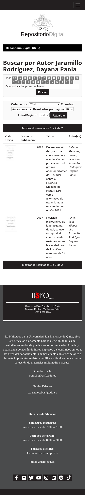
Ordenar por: (19, 104)
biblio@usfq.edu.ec (42, 461)
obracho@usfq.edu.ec (42, 375)
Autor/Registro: (28, 115)
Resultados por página (48, 109)
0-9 (14, 78)
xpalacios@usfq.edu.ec (42, 392)
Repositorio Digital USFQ (23, 47)
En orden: (67, 104)
